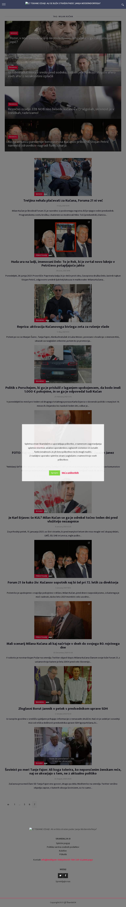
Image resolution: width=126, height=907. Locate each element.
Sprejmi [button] (54, 473)
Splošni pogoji (63, 843)
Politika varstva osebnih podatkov (63, 847)
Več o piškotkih (70, 473)
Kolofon (63, 851)
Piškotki (63, 854)
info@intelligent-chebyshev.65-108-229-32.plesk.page (67, 860)
